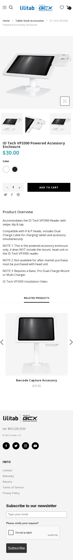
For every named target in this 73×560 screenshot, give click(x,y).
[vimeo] (18, 195)
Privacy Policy (11, 493)
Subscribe (16, 548)
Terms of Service (13, 487)
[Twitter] (5, 195)
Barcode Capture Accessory (36, 380)
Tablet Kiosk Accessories (29, 20)
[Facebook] (12, 195)
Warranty (8, 476)
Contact (7, 470)
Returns (7, 482)
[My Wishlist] (61, 8)
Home (6, 20)
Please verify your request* (22, 523)
